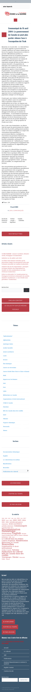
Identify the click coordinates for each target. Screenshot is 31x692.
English (5, 456)
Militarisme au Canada (10, 395)
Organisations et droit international (14, 399)
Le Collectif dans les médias (11, 459)
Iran (4, 387)
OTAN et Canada (8, 403)
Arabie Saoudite (8, 348)
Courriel (4, 222)
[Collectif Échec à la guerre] (15, 13)
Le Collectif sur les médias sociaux (15, 307)
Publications (7, 658)
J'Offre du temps (10, 627)
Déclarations (7, 533)
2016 (21, 518)
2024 (24, 520)
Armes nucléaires (8, 352)
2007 (9, 518)
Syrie (4, 414)
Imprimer (13, 222)
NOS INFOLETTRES (15, 234)
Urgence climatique (9, 422)
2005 (6, 518)
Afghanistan (7, 340)
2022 (15, 520)
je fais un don (8, 632)
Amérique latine (8, 344)
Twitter (12, 218)
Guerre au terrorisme (9, 367)
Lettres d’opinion (8, 541)
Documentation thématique (11, 452)
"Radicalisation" (8, 336)
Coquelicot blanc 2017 (7, 527)
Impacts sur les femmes (10, 379)
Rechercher (5, 287)
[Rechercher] (26, 290)
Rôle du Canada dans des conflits (13, 411)
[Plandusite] (28, 688)
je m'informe (15, 483)
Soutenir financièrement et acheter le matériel (15, 663)
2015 (18, 518)
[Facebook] (19, 688)
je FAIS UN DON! (15, 504)
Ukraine (5, 418)
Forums (24, 533)
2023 (19, 520)
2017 (24, 518)
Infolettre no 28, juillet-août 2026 (12, 258)
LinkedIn (21, 220)
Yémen (5, 430)
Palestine (6, 407)
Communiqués (18, 210)
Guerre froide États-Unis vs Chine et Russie (16, 371)
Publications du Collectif (10, 471)
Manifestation (7, 463)
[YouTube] (22, 688)
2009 (12, 518)
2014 (15, 518)
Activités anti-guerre (16, 522)
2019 (3, 520)
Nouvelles (6, 467)
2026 (7, 522)
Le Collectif (7, 651)
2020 (7, 520)
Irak (4, 383)
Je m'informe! (8, 622)
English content (15, 300)
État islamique (7, 363)
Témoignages (7, 557)
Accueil (6, 647)
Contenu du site (9, 671)
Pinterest (4, 220)
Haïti (4, 375)
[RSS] (25, 688)
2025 (3, 522)
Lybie (4, 391)
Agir (5, 655)
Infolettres (5, 537)
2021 (10, 520)
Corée (5, 355)
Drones (5, 359)
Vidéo (3, 559)
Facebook (4, 218)
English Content (9, 667)
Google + (13, 220)
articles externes (7, 526)
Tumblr (20, 218)
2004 (11, 210)
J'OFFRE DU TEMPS (15, 494)
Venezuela (6, 426)
